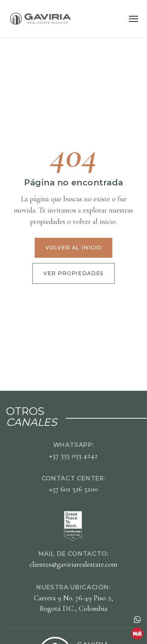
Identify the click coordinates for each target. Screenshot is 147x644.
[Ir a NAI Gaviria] (137, 633)
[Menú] (133, 18)
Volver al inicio (73, 247)
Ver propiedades (73, 273)
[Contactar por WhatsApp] (137, 619)
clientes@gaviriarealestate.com (73, 564)
